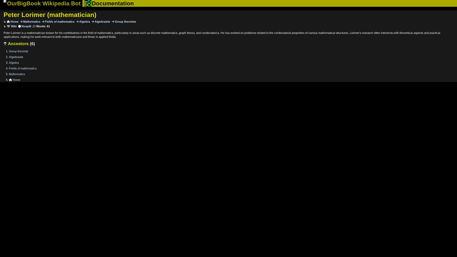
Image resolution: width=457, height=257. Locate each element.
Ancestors (19, 43)
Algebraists (102, 21)
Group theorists (125, 21)
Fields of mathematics (59, 21)
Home (13, 21)
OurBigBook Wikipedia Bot (44, 3)
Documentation (113, 3)
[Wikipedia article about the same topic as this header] (12, 26)
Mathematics (31, 21)
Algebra (84, 21)
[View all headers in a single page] (24, 26)
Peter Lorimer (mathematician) (50, 14)
